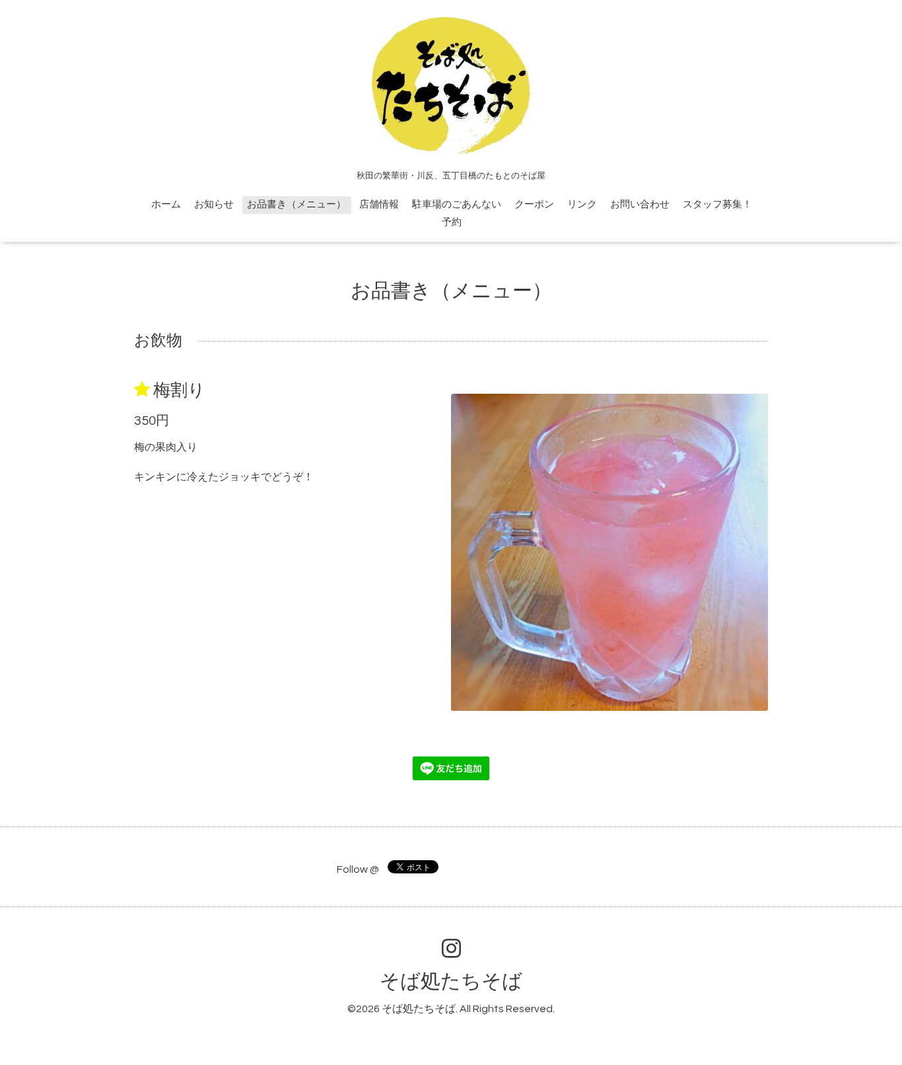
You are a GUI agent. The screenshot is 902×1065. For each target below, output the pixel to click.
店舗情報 (379, 204)
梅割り (179, 390)
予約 (452, 222)
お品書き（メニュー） (296, 204)
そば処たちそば (451, 981)
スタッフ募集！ (717, 204)
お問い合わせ (640, 204)
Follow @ (358, 869)
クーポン (534, 204)
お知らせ (214, 204)
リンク (582, 204)
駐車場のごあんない (456, 204)
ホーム (166, 204)
